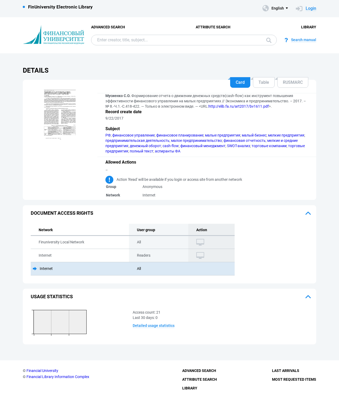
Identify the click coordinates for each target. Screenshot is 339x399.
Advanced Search (108, 27)
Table (263, 82)
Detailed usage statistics (154, 325)
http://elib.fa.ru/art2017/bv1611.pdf (238, 106)
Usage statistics (52, 296)
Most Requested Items (294, 379)
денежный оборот (145, 146)
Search (267, 40)
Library (308, 27)
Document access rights (62, 213)
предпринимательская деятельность (137, 140)
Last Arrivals (285, 371)
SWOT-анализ (238, 146)
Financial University (42, 371)
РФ (108, 135)
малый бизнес (254, 135)
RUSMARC (293, 82)
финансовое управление (133, 135)
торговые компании (269, 146)
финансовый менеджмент (202, 146)
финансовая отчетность (245, 140)
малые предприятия (222, 135)
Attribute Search (213, 27)
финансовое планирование (179, 135)
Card (240, 82)
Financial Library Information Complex (57, 377)
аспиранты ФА (167, 151)
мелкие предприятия (286, 135)
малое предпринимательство (196, 140)
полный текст (141, 151)
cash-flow (171, 146)
